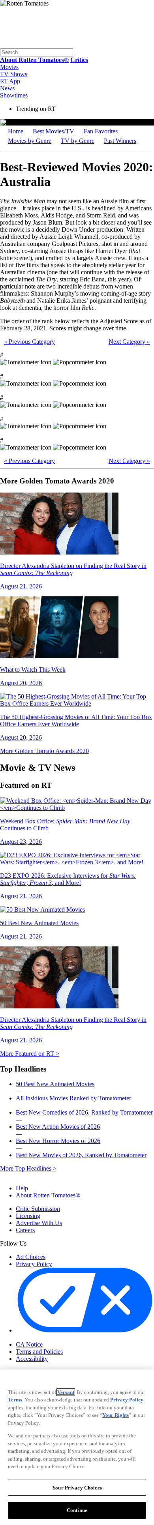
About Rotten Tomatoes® (48, 1195)
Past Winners (120, 140)
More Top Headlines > (28, 1168)
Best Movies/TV (53, 131)
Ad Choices (30, 1256)
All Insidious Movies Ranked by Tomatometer (73, 1098)
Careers (25, 1230)
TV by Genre (77, 140)
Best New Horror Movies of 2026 (58, 1140)
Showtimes (14, 95)
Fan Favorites (101, 131)
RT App (10, 81)
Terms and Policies (39, 1351)
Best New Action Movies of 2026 (58, 1126)
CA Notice (29, 1344)
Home (15, 131)
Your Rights (115, 1415)
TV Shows (13, 74)
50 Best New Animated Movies (55, 1084)
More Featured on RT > (29, 1053)
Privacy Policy (34, 1264)
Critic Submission (38, 1208)
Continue (77, 1510)
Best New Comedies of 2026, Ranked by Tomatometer (84, 1112)
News (7, 88)
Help (22, 1188)
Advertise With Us (39, 1223)
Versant (65, 1392)
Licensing (28, 1215)
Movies (9, 67)
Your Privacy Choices (49, 1338)
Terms (15, 1400)
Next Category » (129, 341)
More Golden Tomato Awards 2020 (44, 751)
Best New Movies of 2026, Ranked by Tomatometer (81, 1155)
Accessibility (32, 1358)
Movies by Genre (29, 140)
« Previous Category (29, 341)
